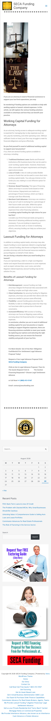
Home (25, 679)
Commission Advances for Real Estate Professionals (22, 521)
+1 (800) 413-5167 (25, 380)
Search (5, 532)
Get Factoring (25, 689)
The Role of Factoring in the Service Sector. (19, 525)
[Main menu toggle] (46, 6)
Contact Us (25, 684)
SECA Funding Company (24, 6)
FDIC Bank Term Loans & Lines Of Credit (17, 504)
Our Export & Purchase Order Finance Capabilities (25, 697)
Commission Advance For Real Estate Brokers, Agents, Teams (25, 700)
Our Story (25, 682)
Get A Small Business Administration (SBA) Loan (25, 695)
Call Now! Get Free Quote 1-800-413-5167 (25, 687)
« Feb (4, 491)
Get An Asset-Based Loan (25, 692)
